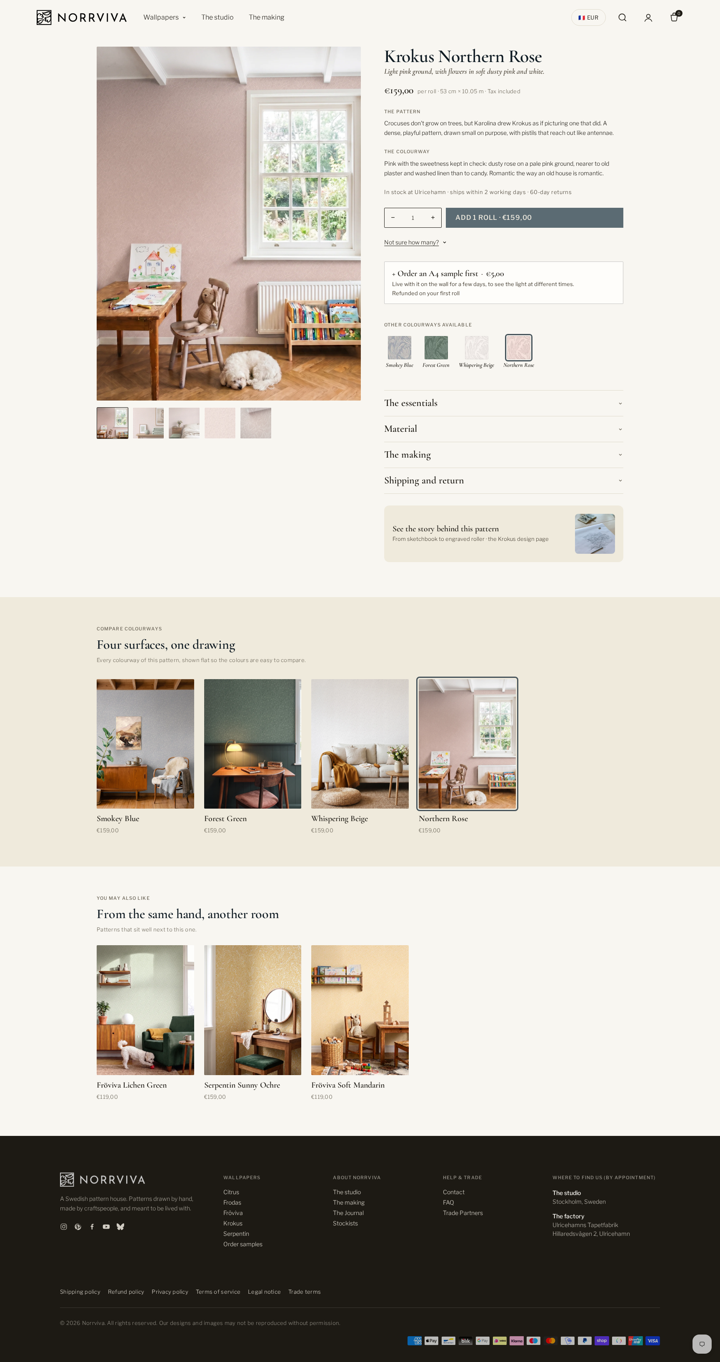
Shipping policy (80, 1291)
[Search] (622, 17)
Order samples (242, 1243)
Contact (454, 1191)
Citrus (231, 1191)
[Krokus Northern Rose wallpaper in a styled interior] (148, 423)
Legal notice (264, 1291)
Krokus (232, 1223)
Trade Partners (463, 1212)
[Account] (648, 17)
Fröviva (233, 1212)
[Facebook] (92, 1226)
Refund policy (126, 1291)
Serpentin (236, 1233)
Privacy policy (170, 1291)
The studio (217, 17)
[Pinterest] (78, 1226)
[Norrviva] (82, 17)
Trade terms (304, 1291)
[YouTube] (106, 1226)
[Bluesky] (120, 1226)
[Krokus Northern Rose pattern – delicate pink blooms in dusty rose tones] (220, 423)
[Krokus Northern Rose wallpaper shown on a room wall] (112, 423)
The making (267, 17)
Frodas (232, 1202)
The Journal (348, 1212)
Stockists (345, 1223)
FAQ (448, 1202)
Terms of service (218, 1291)
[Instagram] (64, 1226)
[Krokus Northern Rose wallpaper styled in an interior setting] (184, 423)
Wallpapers (161, 17)
